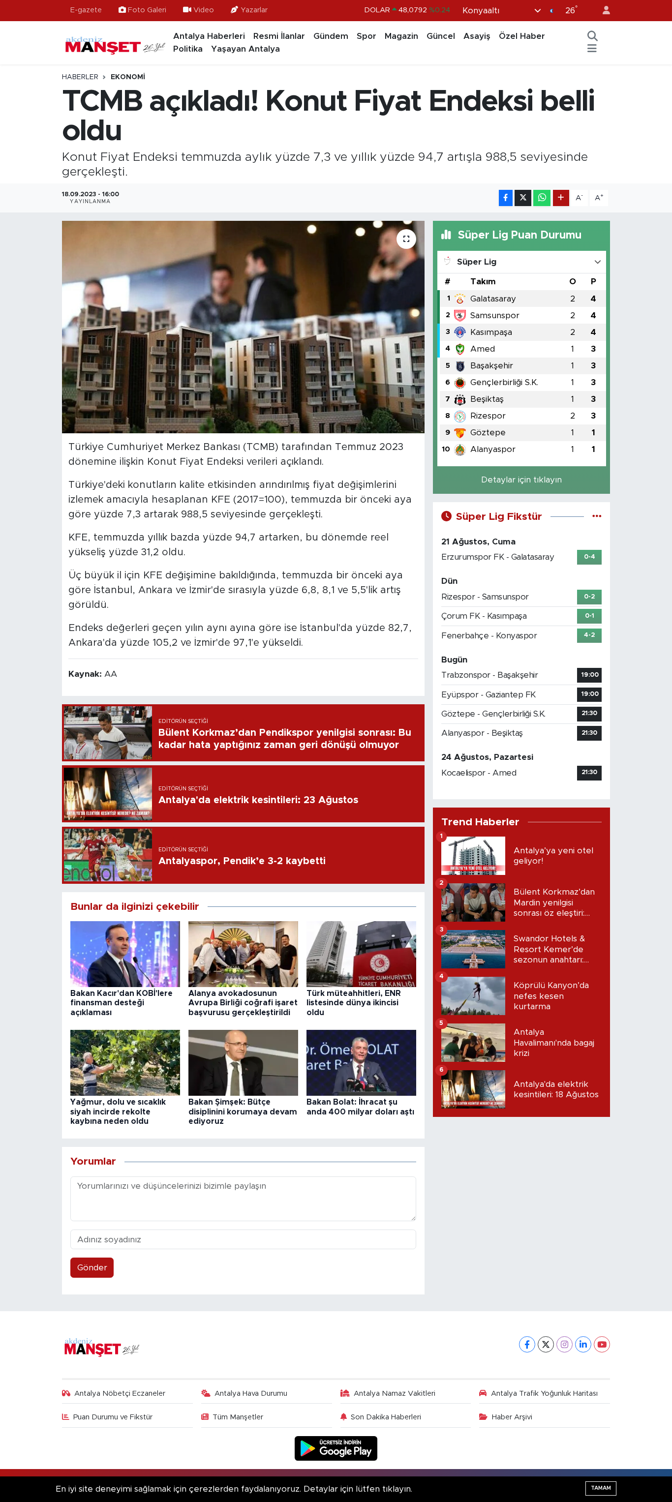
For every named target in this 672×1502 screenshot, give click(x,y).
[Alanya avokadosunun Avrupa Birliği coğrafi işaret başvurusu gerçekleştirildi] (243, 953)
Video (203, 10)
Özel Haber (522, 36)
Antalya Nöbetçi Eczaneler (119, 1393)
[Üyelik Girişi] (602, 10)
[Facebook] (527, 1344)
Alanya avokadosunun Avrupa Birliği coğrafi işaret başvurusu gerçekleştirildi (243, 1003)
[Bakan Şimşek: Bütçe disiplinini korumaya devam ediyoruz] (243, 1062)
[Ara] (592, 36)
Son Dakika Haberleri (386, 1417)
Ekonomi (128, 77)
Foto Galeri (147, 10)
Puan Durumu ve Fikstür (113, 1417)
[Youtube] (602, 1344)
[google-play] (336, 1448)
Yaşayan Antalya (245, 49)
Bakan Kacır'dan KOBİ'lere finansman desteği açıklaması (121, 1003)
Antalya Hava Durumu (250, 1393)
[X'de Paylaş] (523, 198)
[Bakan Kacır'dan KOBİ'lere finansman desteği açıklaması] (125, 953)
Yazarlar (254, 10)
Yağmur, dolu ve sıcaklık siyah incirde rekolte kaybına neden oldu (118, 1111)
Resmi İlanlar (279, 36)
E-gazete (86, 10)
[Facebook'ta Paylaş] (506, 198)
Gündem (330, 36)
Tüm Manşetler (238, 1417)
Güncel (441, 36)
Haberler (80, 77)
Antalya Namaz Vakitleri (394, 1393)
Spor (366, 36)
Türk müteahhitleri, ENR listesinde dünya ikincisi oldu (353, 1003)
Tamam (601, 1488)
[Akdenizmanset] (115, 42)
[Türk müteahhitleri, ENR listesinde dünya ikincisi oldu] (361, 953)
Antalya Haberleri (209, 36)
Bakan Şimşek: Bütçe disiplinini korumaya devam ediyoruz (242, 1111)
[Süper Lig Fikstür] (597, 516)
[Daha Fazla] (561, 198)
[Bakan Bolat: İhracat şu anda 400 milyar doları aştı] (361, 1062)
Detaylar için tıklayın (521, 480)
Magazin (401, 36)
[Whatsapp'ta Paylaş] (541, 198)
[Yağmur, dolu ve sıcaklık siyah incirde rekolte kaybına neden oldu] (125, 1062)
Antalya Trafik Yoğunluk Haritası (544, 1393)
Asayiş (476, 36)
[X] (546, 1344)
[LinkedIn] (583, 1344)
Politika (188, 49)
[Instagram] (564, 1344)
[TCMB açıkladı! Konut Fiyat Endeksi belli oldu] (243, 327)
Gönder (92, 1267)
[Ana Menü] (592, 49)
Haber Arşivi (512, 1417)
